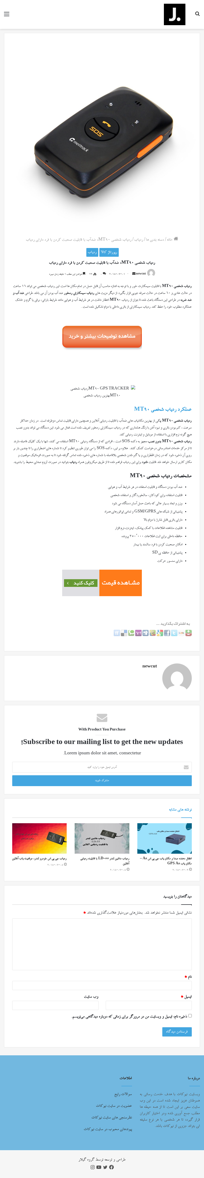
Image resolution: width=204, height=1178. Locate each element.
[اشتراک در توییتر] (173, 635)
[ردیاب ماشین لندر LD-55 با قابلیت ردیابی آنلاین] (102, 838)
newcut (141, 274)
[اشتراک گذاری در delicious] (123, 635)
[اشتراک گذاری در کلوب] (181, 635)
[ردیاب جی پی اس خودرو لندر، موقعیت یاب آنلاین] (39, 838)
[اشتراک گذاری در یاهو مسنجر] (138, 635)
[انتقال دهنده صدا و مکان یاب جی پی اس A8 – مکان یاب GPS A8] (164, 838)
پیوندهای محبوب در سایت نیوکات (108, 1129)
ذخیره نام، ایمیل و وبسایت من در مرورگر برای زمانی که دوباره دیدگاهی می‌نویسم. (129, 1016)
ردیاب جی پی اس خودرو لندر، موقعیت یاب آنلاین (39, 859)
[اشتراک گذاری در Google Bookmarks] (159, 635)
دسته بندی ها (155, 239)
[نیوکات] (174, 14)
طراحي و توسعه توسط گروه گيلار (102, 1159)
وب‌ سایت (91, 996)
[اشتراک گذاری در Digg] (145, 635)
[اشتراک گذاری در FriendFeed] (117, 635)
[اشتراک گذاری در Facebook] (166, 635)
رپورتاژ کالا (109, 252)
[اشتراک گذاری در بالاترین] (188, 635)
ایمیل (186, 996)
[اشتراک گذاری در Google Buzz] (152, 635)
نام (188, 977)
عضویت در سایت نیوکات (114, 1106)
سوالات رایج (123, 1094)
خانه (170, 239)
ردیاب (138, 239)
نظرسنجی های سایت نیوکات (112, 1117)
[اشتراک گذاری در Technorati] (130, 635)
